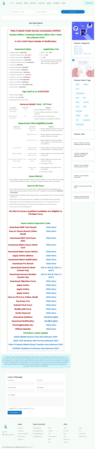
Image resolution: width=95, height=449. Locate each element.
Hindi (46, 317)
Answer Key (41, 3)
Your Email (39, 380)
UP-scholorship (80, 93)
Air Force (86, 102)
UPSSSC (86, 84)
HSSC (86, 115)
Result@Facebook (38, 431)
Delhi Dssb (78, 111)
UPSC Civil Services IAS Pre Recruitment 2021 (35, 341)
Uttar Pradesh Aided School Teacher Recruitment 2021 (35, 344)
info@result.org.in (9, 434)
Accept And (21, 408)
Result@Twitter (37, 428)
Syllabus (49, 3)
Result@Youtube (37, 436)
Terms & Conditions (18, 408)
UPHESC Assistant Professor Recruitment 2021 (35, 348)
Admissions (56, 3)
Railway (78, 115)
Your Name (11, 380)
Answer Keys (78, 53)
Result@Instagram (38, 433)
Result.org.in (29, 447)
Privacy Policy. (30, 408)
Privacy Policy (21, 436)
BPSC (77, 84)
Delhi (6, 431)
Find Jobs (72, 11)
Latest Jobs (19, 3)
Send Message (14, 412)
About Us (20, 428)
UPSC (77, 102)
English (54, 317)
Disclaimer (20, 439)
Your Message (11, 394)
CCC (77, 88)
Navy (77, 106)
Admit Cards (78, 48)
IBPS (77, 97)
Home (12, 3)
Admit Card (33, 3)
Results (26, 3)
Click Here (51, 301)
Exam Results (79, 50)
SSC (84, 97)
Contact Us (21, 431)
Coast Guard (86, 120)
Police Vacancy (80, 124)
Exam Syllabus (79, 52)
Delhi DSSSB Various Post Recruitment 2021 (35, 337)
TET (77, 120)
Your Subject (40, 387)
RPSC (85, 106)
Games (63, 3)
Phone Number (12, 387)
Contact (88, 3)
